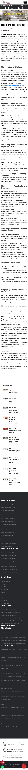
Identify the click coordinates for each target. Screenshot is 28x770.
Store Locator (5, 597)
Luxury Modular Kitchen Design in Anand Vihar (12, 620)
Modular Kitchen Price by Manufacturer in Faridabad (14, 637)
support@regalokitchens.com (14, 757)
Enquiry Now (5, 600)
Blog (3, 595)
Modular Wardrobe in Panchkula (9, 574)
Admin (4, 28)
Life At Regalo (5, 586)
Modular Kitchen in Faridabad (9, 524)
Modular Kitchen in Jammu (8, 535)
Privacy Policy (5, 603)
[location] (2, 769)
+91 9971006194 (19, 751)
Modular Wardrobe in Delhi (8, 552)
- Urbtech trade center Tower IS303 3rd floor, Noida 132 (13, 707)
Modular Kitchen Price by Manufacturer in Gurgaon (13, 634)
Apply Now (4, 584)
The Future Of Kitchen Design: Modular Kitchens (15, 461)
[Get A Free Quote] (2, 762)
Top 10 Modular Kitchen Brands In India (11, 612)
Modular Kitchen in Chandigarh (9, 515)
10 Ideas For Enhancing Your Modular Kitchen (13, 471)
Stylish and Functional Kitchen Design (14, 482)
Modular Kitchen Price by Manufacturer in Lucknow (14, 643)
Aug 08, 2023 (13, 28)
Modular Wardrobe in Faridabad (9, 572)
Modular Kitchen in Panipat (8, 532)
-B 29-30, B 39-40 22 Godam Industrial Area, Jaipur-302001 (14, 671)
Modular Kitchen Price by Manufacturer (11, 632)
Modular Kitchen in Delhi (7, 504)
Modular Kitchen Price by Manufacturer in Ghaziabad (14, 640)
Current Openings (6, 581)
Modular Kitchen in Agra (7, 546)
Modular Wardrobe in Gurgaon (9, 555)
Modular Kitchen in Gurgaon (8, 507)
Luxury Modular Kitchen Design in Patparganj (12, 618)
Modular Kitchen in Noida (8, 510)
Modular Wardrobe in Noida (8, 558)
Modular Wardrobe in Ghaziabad (9, 569)
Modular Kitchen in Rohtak (8, 538)
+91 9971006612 (6, 6)
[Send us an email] (1, 769)
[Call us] (0, 769)
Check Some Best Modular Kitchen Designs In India (14, 441)
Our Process (5, 589)
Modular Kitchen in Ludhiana (8, 518)
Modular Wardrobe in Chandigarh (9, 563)
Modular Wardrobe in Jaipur (8, 561)
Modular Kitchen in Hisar (7, 540)
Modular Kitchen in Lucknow (8, 529)
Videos (3, 592)
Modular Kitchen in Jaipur (8, 513)
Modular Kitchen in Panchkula (9, 527)
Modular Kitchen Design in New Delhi (10, 623)
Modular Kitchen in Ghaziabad (9, 521)
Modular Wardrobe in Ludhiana (9, 566)
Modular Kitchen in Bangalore (9, 543)
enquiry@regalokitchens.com (19, 6)
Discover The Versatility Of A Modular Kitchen (13, 410)
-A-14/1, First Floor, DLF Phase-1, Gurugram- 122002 (13, 654)
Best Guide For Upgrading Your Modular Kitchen (13, 421)
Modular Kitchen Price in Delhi (9, 609)
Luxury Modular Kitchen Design (9, 615)
